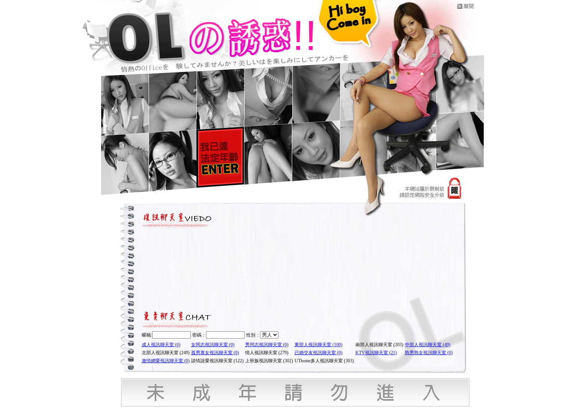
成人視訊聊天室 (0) (161, 344)
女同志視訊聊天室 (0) (212, 344)
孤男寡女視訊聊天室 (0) (215, 352)
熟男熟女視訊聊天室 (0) (429, 352)
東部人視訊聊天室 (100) (318, 344)
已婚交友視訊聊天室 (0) (318, 352)
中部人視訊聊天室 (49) (427, 344)
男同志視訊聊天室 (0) (266, 344)
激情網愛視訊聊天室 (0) (166, 360)
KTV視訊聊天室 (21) (376, 352)
